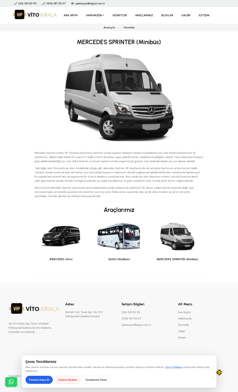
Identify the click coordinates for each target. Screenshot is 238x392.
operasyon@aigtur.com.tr (90, 3)
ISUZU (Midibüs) (119, 259)
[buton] (11, 382)
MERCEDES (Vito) (60, 259)
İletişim (204, 15)
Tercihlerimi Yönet (96, 379)
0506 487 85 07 (56, 3)
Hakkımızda (94, 15)
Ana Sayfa (71, 15)
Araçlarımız (144, 15)
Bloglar (167, 15)
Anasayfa (109, 27)
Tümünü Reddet (67, 379)
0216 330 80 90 (27, 3)
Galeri (186, 15)
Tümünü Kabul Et (39, 379)
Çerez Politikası (173, 367)
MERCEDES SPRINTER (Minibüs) (177, 259)
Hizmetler (120, 15)
